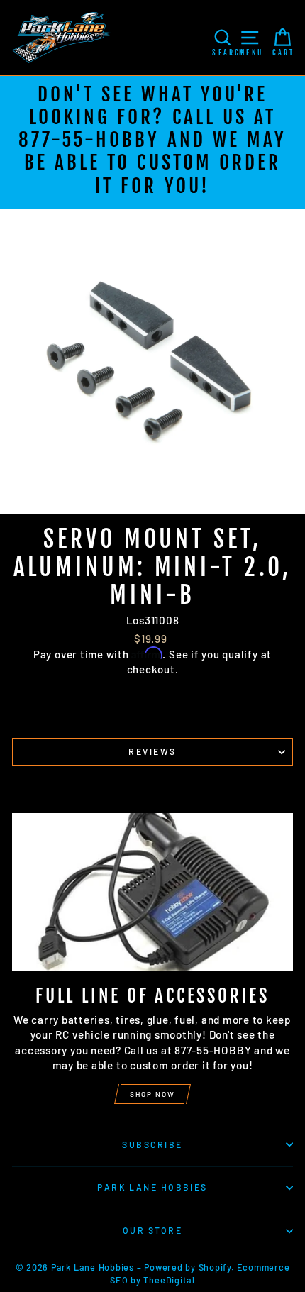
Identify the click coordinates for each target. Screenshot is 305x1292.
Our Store (152, 1230)
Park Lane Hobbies (152, 1187)
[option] (152, 142)
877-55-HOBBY (89, 140)
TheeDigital (168, 1280)
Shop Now (152, 1094)
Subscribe (152, 1144)
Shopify (215, 1267)
